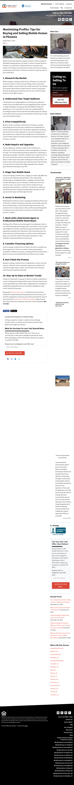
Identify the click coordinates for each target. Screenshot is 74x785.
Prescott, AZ (54, 682)
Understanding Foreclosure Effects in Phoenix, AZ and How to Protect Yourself (60, 625)
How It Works (59, 4)
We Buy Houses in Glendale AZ (63, 766)
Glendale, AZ (54, 667)
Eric (6, 43)
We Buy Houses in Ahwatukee (63, 758)
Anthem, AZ (54, 651)
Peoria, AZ (53, 676)
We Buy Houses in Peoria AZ (64, 763)
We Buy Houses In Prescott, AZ (63, 773)
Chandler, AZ (54, 664)
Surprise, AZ (54, 689)
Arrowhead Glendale (57, 661)
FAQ (61, 8)
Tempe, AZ (53, 692)
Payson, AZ (53, 673)
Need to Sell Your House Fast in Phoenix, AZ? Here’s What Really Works (60, 635)
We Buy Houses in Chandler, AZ (63, 776)
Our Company (67, 16)
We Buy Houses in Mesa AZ (64, 768)
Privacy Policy (68, 732)
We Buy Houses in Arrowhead (64, 742)
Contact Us (68, 8)
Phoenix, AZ (54, 679)
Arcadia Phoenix (55, 654)
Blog (71, 735)
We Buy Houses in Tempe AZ (64, 745)
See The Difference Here (61, 101)
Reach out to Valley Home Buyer (24, 299)
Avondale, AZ (54, 658)
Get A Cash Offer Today (54, 16)
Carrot (26, 726)
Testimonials (54, 8)
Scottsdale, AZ (55, 685)
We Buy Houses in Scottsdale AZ (63, 747)
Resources (69, 730)
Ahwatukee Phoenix (56, 648)
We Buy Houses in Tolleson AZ (63, 755)
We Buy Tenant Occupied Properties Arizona (65, 739)
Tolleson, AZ (54, 695)
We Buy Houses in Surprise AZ (63, 753)
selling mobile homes (17, 292)
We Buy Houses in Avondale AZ (63, 760)
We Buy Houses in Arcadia (65, 750)
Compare (69, 4)
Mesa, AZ (53, 670)
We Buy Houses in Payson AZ (64, 771)
